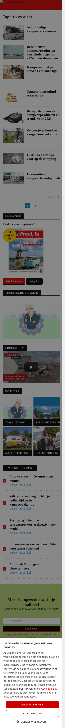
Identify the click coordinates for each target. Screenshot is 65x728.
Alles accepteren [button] (32, 704)
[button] (31, 722)
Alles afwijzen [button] (32, 713)
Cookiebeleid (48, 688)
